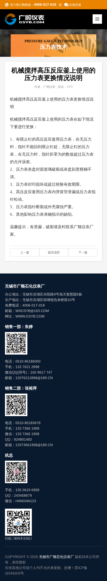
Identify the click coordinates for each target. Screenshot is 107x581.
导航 (97, 19)
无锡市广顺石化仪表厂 (56, 557)
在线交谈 (75, 5)
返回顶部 (54, 252)
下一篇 (82, 252)
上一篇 (24, 252)
